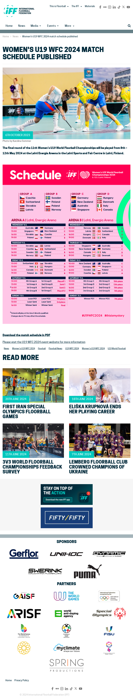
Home (9, 25)
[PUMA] (87, 571)
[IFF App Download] (67, 494)
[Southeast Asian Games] (24, 648)
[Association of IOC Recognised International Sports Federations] (24, 613)
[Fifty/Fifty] (67, 517)
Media (34, 25)
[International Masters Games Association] (66, 630)
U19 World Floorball (117, 348)
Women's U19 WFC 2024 (23, 348)
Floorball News (55, 348)
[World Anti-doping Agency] (66, 613)
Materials (90, 6)
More (68, 25)
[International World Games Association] (66, 596)
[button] (68, 6)
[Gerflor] (24, 554)
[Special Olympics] (109, 613)
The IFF (75, 6)
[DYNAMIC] (109, 554)
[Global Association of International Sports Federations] (24, 596)
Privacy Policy (21, 680)
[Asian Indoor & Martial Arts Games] (109, 648)
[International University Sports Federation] (109, 630)
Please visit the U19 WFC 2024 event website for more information (44, 342)
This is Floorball (58, 6)
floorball (42, 348)
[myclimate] (66, 648)
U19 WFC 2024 (72, 348)
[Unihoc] (66, 554)
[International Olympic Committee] (109, 596)
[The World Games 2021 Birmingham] (24, 630)
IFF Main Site (19, 10)
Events (51, 25)
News (21, 25)
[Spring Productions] (66, 665)
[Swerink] (45, 571)
